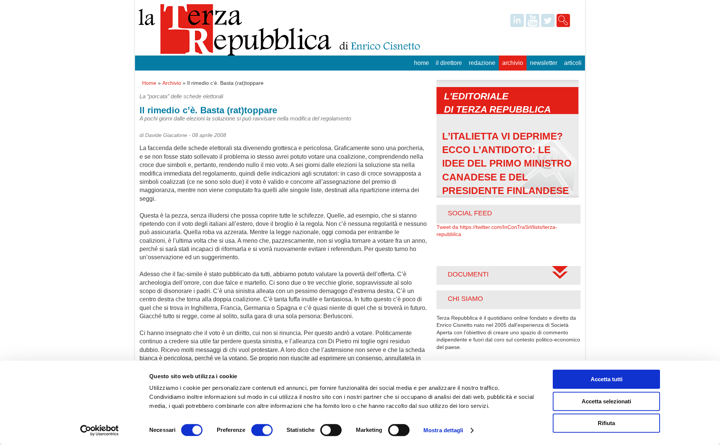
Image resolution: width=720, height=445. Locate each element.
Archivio (512, 63)
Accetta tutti (606, 379)
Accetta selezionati (606, 401)
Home (421, 63)
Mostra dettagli (443, 430)
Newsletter (543, 63)
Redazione (482, 63)
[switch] (262, 430)
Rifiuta (606, 423)
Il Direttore (449, 63)
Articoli (573, 63)
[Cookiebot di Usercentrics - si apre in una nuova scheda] (99, 430)
